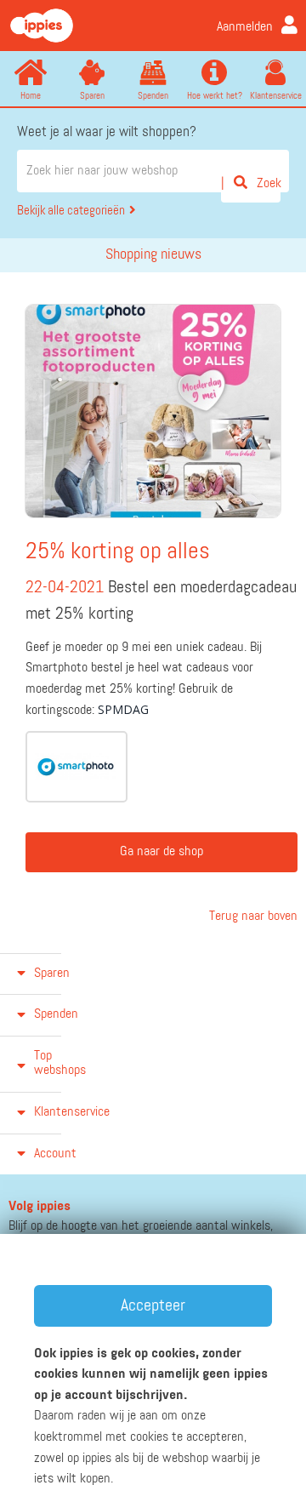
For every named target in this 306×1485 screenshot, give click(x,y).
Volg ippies (39, 1207)
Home (30, 95)
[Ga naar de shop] (77, 766)
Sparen (92, 95)
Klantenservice (276, 95)
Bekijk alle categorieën (71, 210)
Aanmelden (245, 27)
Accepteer (153, 1305)
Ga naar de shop (161, 852)
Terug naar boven (252, 916)
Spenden (153, 95)
